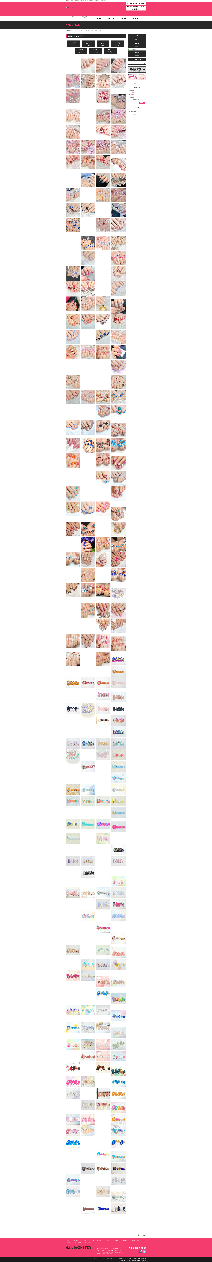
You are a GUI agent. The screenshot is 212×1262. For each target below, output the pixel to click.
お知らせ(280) (133, 111)
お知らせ (68, 1242)
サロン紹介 (78, 1242)
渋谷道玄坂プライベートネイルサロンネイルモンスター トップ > (80, 30)
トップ (67, 1240)
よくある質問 (135, 1240)
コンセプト (77, 1240)
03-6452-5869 (137, 3)
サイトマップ (88, 1242)
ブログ (108, 1240)
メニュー (86, 1240)
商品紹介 (125, 1240)
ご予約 (116, 1240)
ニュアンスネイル (134, 99)
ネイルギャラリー (97, 1240)
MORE (142, 102)
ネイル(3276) (132, 114)
